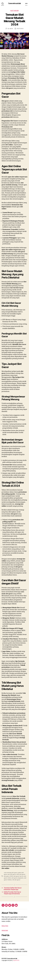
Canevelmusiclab (14, 3)
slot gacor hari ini (18, 876)
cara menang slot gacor (10, 872)
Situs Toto (5, 926)
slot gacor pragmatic (18, 878)
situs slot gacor (20, 874)
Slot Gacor (14, 10)
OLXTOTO (16, 960)
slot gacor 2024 (8, 876)
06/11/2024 (20, 28)
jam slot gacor (12, 874)
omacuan (5, 930)
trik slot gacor (16, 880)
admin (11, 28)
